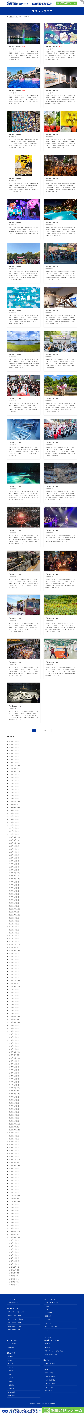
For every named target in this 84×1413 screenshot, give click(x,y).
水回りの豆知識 (49, 1373)
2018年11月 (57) (14, 1019)
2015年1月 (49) (14, 1156)
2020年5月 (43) (14, 965)
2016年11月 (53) (14, 1091)
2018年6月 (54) (14, 1034)
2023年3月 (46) (14, 864)
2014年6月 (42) (14, 1177)
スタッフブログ (49, 1387)
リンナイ (48, 1319)
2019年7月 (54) (14, 995)
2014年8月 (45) (14, 1171)
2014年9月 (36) (14, 1168)
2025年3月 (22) (14, 792)
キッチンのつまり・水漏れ (15, 1319)
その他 (11, 1381)
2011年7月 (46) (14, 1282)
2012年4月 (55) (14, 1255)
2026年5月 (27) (14, 750)
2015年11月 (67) (14, 1127)
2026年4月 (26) (14, 753)
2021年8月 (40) (14, 921)
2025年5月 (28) (14, 786)
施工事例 (10, 1363)
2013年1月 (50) (14, 1228)
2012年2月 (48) (14, 1261)
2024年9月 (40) (14, 810)
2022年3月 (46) (14, 900)
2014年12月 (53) (14, 1159)
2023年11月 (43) (14, 840)
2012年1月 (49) (14, 1264)
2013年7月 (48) (14, 1210)
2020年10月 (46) (14, 950)
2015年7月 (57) (14, 1138)
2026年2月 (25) (14, 759)
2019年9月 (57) (14, 989)
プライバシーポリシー (51, 1354)
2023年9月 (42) (14, 846)
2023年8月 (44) (14, 849)
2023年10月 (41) (14, 843)
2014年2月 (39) (14, 1189)
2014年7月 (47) (14, 1174)
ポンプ (11, 1378)
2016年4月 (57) (14, 1112)
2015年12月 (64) (14, 1124)
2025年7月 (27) (14, 780)
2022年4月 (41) (14, 897)
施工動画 (11, 1385)
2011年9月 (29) (14, 1276)
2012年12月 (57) (14, 1231)
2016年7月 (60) (14, 1103)
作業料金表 (11, 1347)
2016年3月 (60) (14, 1115)
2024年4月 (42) (14, 825)
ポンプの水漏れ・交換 (14, 1330)
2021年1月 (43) (14, 941)
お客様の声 (11, 1388)
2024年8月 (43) (14, 813)
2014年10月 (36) (14, 1165)
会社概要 (47, 1344)
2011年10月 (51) (14, 1273)
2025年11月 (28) (14, 768)
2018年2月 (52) (14, 1046)
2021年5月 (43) (14, 930)
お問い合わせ (11, 1395)
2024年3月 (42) (14, 828)
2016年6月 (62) (14, 1106)
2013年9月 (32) (14, 1204)
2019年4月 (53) (14, 1004)
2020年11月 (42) (14, 947)
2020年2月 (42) (14, 974)
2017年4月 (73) (14, 1076)
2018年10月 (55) (14, 1022)
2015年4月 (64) (14, 1147)
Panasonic (49, 1312)
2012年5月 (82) (14, 1252)
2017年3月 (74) (14, 1079)
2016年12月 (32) (14, 1088)
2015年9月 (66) (14, 1133)
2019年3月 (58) (14, 1007)
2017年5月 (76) (14, 1073)
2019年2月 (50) (14, 1010)
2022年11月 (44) (14, 876)
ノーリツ (48, 1323)
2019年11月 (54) (14, 983)
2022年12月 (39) (14, 873)
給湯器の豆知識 (50, 1380)
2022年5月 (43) (14, 894)
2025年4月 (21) (14, 789)
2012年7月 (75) (14, 1246)
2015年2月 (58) (14, 1153)
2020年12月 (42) (14, 944)
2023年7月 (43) (14, 852)
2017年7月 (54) (14, 1067)
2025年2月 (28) (14, 795)
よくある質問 (11, 1392)
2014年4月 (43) (14, 1183)
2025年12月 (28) (14, 765)
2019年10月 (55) (14, 986)
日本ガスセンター (50, 1363)
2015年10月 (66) (14, 1130)
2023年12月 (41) (14, 837)
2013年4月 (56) (14, 1219)
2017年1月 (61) (14, 1085)
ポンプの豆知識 (50, 1383)
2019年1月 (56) (14, 1013)
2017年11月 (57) (14, 1055)
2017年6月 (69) (14, 1070)
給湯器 (11, 1371)
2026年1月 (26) (14, 762)
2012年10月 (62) (14, 1237)
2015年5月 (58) (14, 1145)
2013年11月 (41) (14, 1198)
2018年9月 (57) (14, 1025)
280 (45, 731)
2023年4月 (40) (14, 861)
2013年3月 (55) (14, 1222)
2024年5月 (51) (14, 822)
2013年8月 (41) (14, 1207)
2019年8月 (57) (14, 992)
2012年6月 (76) (14, 1249)
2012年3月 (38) (14, 1258)
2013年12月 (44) (14, 1195)
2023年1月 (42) (14, 870)
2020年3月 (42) (14, 971)
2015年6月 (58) (14, 1141)
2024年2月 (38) (14, 831)
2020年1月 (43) (14, 977)
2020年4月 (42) (14, 968)
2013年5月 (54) (14, 1216)
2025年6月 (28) (14, 783)
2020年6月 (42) (14, 962)
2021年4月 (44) (14, 932)
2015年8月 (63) (14, 1136)
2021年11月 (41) (14, 912)
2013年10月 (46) (14, 1201)
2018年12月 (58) (14, 1016)
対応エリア (11, 1360)
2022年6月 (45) (14, 891)
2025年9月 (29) (14, 774)
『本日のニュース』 (17, 46)
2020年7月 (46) (14, 959)
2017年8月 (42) (14, 1064)
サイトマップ (48, 1391)
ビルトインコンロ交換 (51, 1326)
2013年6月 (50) (14, 1213)
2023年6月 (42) (14, 855)
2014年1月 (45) (14, 1192)
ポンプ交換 (48, 1337)
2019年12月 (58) (14, 980)
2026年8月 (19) (14, 741)
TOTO (47, 1306)
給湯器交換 (48, 1316)
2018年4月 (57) (14, 1040)
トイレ (11, 1367)
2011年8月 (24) (14, 1279)
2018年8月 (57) (14, 1028)
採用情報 (47, 1347)
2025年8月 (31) (14, 777)
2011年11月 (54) (14, 1270)
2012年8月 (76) (14, 1243)
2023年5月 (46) (14, 858)
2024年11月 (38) (14, 804)
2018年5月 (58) (14, 1037)
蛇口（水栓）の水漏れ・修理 (16, 1312)
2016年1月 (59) (14, 1121)
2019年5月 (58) (14, 1001)
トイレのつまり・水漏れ (14, 1315)
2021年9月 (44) (14, 918)
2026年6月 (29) (14, 747)
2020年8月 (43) (14, 956)
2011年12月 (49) (14, 1267)
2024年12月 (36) (14, 801)
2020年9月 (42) (14, 953)
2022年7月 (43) (14, 888)
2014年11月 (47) (14, 1162)
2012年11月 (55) (14, 1234)
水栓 (10, 1374)
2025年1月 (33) (14, 798)
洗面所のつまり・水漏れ (14, 1326)
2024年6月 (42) (14, 819)
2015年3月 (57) (14, 1150)
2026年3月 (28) (14, 756)
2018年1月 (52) (14, 1049)
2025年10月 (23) (14, 771)
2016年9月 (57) (14, 1097)
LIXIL (47, 1309)
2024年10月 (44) (14, 807)
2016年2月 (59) (14, 1118)
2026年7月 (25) (14, 744)
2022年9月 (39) (14, 882)
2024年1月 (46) (14, 834)
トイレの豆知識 (50, 1376)
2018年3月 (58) (14, 1043)
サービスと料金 (12, 1344)
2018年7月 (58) (14, 1031)
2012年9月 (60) (14, 1240)
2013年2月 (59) (14, 1225)
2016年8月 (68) (14, 1100)
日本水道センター (13, 1302)
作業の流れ (11, 1356)
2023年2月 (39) (14, 867)
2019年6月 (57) (14, 998)
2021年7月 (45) (14, 924)
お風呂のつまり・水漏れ (14, 1322)
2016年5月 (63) (14, 1109)
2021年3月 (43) (14, 935)
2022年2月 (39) (14, 903)
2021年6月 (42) (14, 927)
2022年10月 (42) (14, 879)
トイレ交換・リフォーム (51, 1302)
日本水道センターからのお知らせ (54, 1351)
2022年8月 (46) (14, 885)
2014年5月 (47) (14, 1180)
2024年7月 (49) (14, 816)
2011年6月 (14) (14, 1285)
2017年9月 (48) (14, 1061)
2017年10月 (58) (14, 1058)
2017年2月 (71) (14, 1082)
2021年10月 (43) (14, 915)
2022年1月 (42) (14, 906)
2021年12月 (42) (14, 909)
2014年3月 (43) (14, 1186)
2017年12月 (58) (14, 1052)
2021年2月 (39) (14, 939)
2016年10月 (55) (14, 1094)
